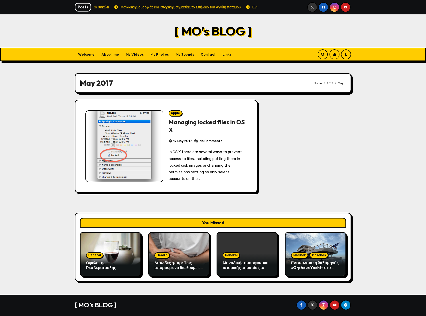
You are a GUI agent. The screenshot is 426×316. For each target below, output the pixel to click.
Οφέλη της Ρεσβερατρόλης (101, 265)
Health (162, 255)
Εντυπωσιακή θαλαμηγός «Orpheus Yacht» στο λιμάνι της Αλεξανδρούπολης (315, 270)
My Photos (159, 54)
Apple (175, 113)
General (94, 255)
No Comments (210, 141)
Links (227, 54)
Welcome (86, 54)
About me (110, 54)
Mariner (299, 255)
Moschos (319, 255)
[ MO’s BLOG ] (213, 31)
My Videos (135, 54)
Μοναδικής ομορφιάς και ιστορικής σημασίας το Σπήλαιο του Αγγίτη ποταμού (245, 270)
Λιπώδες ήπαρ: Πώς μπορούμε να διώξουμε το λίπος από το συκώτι (178, 267)
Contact (208, 54)
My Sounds (185, 54)
